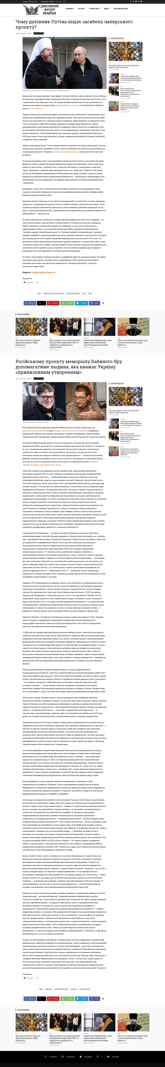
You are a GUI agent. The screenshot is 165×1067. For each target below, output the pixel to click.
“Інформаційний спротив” (67, 105)
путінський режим (73, 293)
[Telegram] (136, 1)
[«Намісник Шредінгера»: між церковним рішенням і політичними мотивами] (114, 78)
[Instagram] (133, 1)
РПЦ (90, 293)
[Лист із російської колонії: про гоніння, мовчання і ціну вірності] (133, 327)
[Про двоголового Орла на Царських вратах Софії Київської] (125, 51)
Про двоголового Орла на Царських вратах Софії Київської (124, 66)
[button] (117, 1)
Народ (122, 101)
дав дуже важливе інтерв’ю (64, 152)
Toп (110, 63)
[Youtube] (141, 1)
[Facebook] (131, 1)
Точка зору (39, 33)
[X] (138, 1)
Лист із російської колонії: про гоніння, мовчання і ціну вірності (133, 342)
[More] (103, 303)
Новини (122, 74)
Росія (84, 293)
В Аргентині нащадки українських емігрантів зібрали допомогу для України (130, 106)
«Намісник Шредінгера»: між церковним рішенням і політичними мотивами (131, 78)
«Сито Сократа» (35, 108)
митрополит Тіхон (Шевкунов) (54, 293)
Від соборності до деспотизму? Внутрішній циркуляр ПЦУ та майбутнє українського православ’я (130, 92)
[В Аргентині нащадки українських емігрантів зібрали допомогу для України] (114, 106)
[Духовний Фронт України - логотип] (41, 10)
